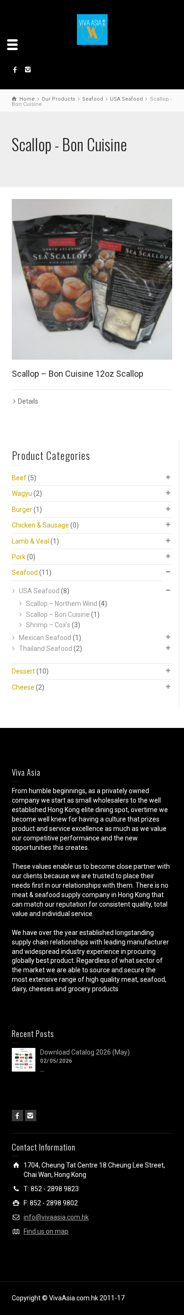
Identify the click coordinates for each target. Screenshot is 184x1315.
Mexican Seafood (45, 637)
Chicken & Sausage (40, 525)
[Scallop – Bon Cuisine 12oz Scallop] (92, 279)
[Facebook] (17, 1115)
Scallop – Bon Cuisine (58, 614)
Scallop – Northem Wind (61, 603)
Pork (18, 557)
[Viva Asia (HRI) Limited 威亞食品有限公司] (92, 29)
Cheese (23, 687)
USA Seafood (39, 591)
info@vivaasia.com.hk (56, 1217)
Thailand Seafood (45, 648)
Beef (19, 478)
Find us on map (46, 1231)
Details (28, 401)
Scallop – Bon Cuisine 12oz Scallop (77, 374)
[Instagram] (30, 1115)
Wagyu (22, 493)
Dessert (23, 671)
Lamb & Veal (30, 541)
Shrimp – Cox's (48, 625)
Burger (22, 509)
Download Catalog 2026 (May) (85, 1052)
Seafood (25, 572)
